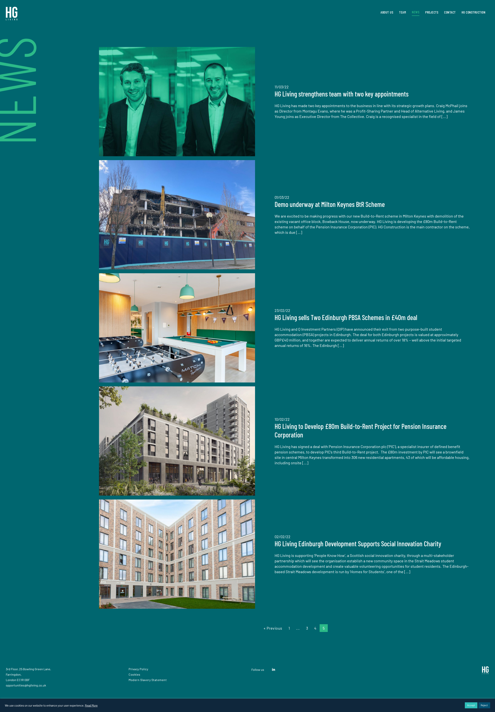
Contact (450, 12)
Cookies (134, 674)
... (298, 628)
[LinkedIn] (274, 669)
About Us (387, 12)
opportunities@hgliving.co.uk (26, 685)
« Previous (273, 628)
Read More (91, 705)
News (415, 12)
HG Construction (474, 12)
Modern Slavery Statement (148, 680)
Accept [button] (471, 705)
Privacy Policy (138, 669)
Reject (484, 705)
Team (402, 12)
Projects (431, 12)
